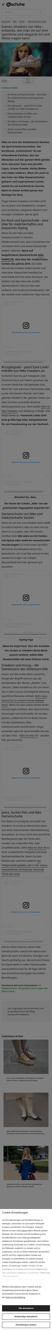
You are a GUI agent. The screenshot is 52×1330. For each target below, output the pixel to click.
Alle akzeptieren (26, 1308)
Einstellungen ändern (26, 1325)
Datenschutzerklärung (15, 1297)
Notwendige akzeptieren (26, 1316)
